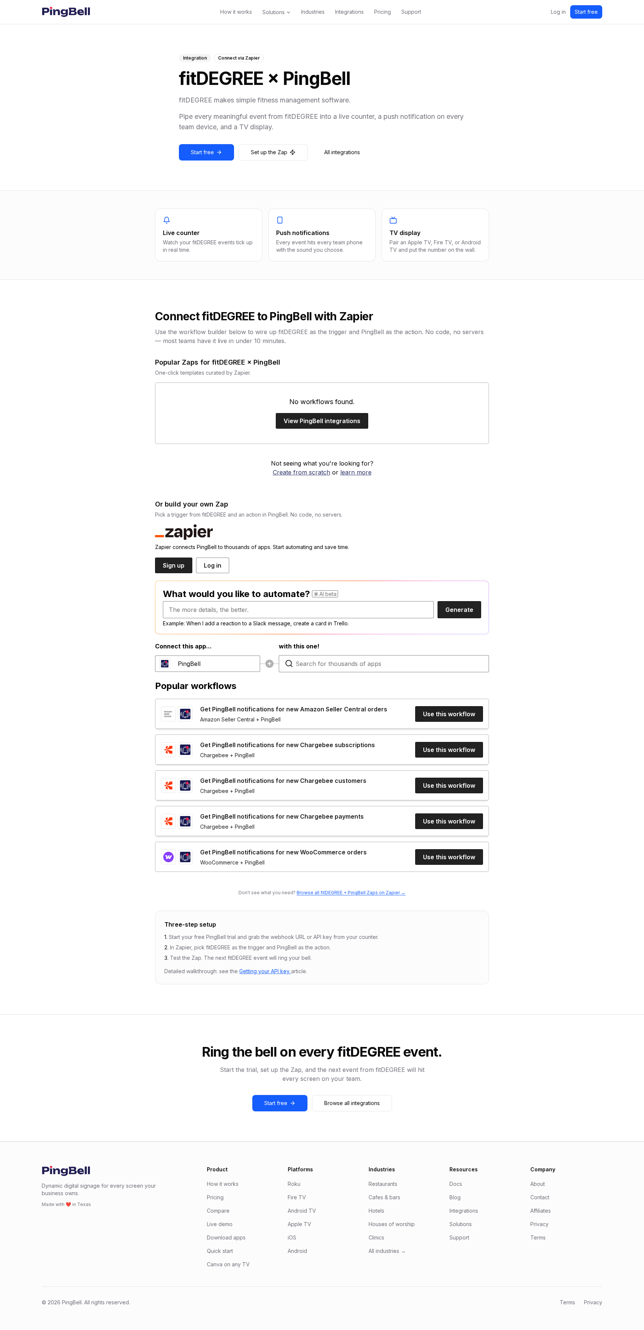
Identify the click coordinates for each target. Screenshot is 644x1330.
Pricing (382, 12)
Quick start (220, 1251)
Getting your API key (265, 971)
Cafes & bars (384, 1197)
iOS (292, 1237)
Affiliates (540, 1210)
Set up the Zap (269, 152)
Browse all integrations (352, 1103)
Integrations (349, 12)
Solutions (273, 12)
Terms (538, 1237)
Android (297, 1251)
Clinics (376, 1237)
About (537, 1184)
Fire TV (297, 1197)
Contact (539, 1197)
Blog (455, 1197)
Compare (218, 1210)
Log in (558, 12)
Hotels (376, 1210)
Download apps (226, 1237)
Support (411, 12)
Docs (455, 1184)
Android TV (302, 1210)
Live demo (220, 1224)
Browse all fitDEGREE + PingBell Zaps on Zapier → (351, 892)
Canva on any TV (228, 1264)
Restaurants (383, 1184)
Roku (294, 1184)
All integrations (342, 152)
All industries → (387, 1251)
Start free (586, 12)
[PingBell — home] (66, 12)
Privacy (539, 1224)
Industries (313, 12)
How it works (236, 12)
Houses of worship (392, 1224)
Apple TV (299, 1224)
